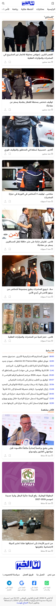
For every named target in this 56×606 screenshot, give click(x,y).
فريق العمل (28, 574)
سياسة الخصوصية (11, 574)
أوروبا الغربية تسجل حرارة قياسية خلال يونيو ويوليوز (25, 398)
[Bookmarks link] (53, 3)
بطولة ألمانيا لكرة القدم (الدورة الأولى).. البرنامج (27, 365)
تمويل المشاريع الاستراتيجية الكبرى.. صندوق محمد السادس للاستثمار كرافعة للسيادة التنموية (25, 356)
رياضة (15, 9)
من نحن (51, 574)
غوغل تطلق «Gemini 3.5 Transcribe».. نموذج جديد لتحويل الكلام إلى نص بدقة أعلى (25, 361)
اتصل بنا (40, 574)
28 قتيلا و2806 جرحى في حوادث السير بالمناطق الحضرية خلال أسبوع (25, 370)
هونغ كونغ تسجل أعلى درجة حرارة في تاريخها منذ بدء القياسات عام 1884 (25, 403)
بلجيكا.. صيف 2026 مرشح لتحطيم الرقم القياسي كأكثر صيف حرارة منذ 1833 (25, 375)
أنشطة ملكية (27, 9)
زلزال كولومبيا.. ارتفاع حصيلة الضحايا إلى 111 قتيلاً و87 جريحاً (25, 389)
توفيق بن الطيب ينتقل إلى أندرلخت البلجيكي (28, 379)
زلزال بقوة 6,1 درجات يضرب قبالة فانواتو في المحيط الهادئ (25, 384)
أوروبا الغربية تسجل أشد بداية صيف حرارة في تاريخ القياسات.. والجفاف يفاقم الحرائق (25, 393)
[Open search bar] (3, 3)
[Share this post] (5, 62)
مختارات (40, 9)
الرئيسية (51, 9)
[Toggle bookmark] (10, 62)
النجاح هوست (22, 603)
